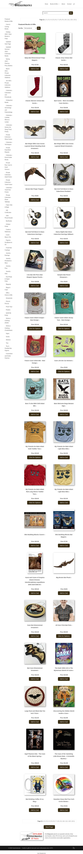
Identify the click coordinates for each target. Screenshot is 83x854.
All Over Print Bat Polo (63, 625)
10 (65, 19)
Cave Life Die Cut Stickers (63, 360)
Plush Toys (9, 306)
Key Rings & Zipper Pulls (8, 279)
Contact (69, 4)
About (63, 4)
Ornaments (9, 298)
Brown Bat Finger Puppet (34, 189)
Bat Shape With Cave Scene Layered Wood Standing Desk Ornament (35, 146)
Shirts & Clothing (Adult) (7, 320)
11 (68, 19)
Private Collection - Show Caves (8, 137)
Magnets (8, 284)
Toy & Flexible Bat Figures (8, 348)
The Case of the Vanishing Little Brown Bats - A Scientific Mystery (63, 756)
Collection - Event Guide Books (8, 157)
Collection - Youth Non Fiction (8, 190)
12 (71, 19)
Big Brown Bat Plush (63, 577)
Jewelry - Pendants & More (8, 261)
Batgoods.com (51, 834)
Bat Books (9, 221)
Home (46, 4)
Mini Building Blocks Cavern (34, 534)
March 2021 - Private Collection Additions (8, 73)
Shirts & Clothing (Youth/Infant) (8, 328)
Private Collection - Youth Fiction (8, 182)
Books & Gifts (54, 4)
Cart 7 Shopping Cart (41, 853)
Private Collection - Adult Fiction (8, 175)
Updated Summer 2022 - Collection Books (8, 51)
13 (74, 19)
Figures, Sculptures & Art (8, 242)
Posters (8, 310)
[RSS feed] (74, 848)
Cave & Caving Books (7, 26)
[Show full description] (37, 60)
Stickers (8, 339)
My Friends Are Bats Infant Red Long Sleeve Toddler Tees (35, 492)
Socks (7, 336)
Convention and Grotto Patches (9, 356)
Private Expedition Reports (8, 150)
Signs (7, 333)
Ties (7, 343)
